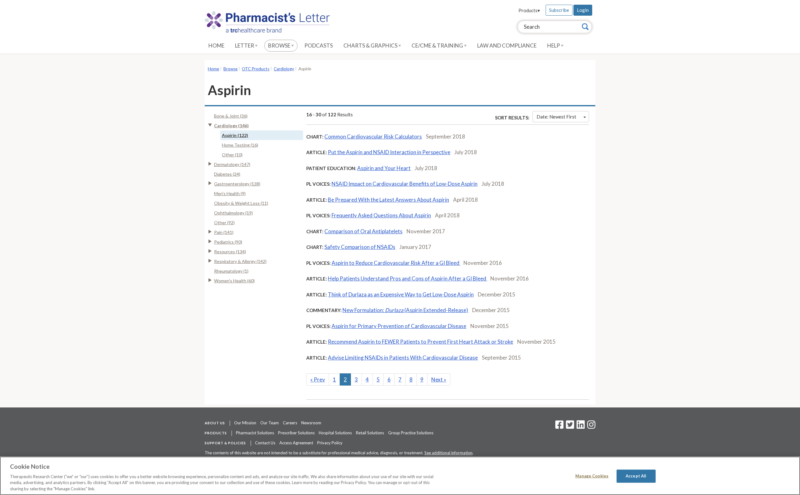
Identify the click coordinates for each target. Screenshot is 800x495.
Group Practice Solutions (410, 432)
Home (216, 45)
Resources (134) (230, 251)
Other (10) (232, 154)
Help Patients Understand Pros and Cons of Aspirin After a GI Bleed (407, 278)
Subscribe (559, 10)
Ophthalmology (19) (233, 212)
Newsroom (311, 422)
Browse (279, 45)
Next (438, 379)
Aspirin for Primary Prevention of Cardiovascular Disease (399, 326)
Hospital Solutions (335, 432)
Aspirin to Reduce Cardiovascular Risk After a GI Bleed (396, 263)
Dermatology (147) (232, 164)
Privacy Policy (329, 442)
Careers (290, 422)
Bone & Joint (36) (231, 116)
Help (554, 45)
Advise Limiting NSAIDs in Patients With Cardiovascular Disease (403, 357)
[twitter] (569, 426)
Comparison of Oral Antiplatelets (363, 231)
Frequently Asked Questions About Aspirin (381, 215)
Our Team (269, 422)
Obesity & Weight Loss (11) (241, 203)
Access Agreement (296, 442)
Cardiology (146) (231, 125)
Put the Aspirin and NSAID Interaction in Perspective (389, 152)
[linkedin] (580, 426)
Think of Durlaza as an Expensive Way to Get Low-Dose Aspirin (401, 294)
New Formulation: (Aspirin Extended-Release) (405, 310)
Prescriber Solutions (296, 432)
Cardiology (284, 68)
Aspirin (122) (235, 135)
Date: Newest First (556, 116)
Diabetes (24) (227, 174)
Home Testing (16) (240, 145)
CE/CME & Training (438, 45)
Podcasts (318, 45)
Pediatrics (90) (228, 242)
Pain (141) (223, 232)
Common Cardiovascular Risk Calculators (373, 136)
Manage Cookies (591, 475)
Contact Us (265, 442)
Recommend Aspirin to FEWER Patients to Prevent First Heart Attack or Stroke (420, 341)
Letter (245, 45)
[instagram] (591, 426)
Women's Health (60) (234, 280)
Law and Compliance (507, 45)
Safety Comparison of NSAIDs (359, 247)
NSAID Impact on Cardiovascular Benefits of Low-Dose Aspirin (405, 183)
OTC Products (255, 68)
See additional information (448, 452)
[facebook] (559, 426)
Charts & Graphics (370, 45)
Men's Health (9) (230, 193)
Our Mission (245, 422)
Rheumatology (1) (231, 271)
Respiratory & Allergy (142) (240, 261)
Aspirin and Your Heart (384, 168)
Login (583, 10)
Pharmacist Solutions (255, 432)
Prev (317, 379)
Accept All (636, 475)
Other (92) (224, 222)
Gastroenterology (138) (237, 183)
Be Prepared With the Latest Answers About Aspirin (388, 199)
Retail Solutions (370, 432)
